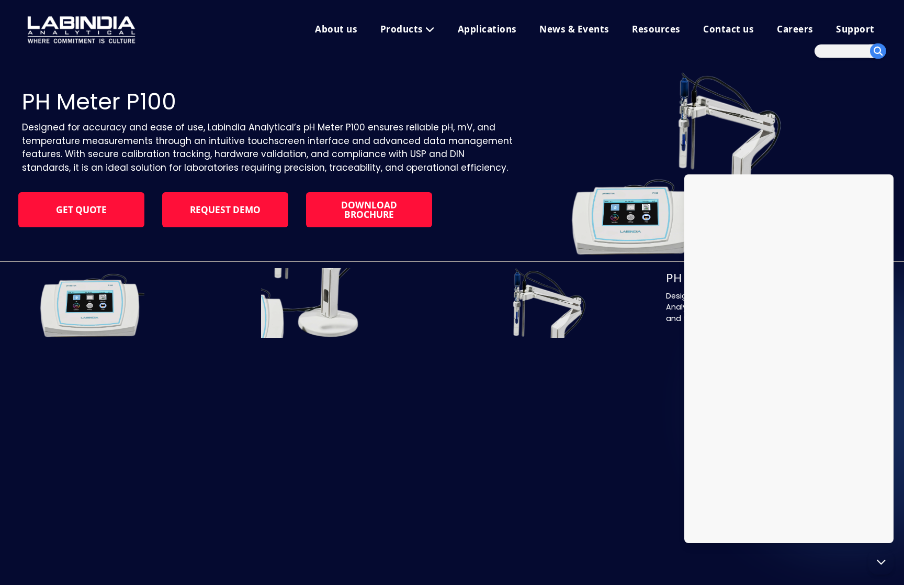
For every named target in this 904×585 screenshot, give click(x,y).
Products (403, 29)
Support (855, 29)
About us (336, 29)
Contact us (728, 29)
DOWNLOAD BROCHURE (369, 209)
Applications (487, 29)
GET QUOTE (81, 210)
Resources (656, 29)
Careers (795, 29)
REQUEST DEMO (225, 210)
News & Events (574, 29)
